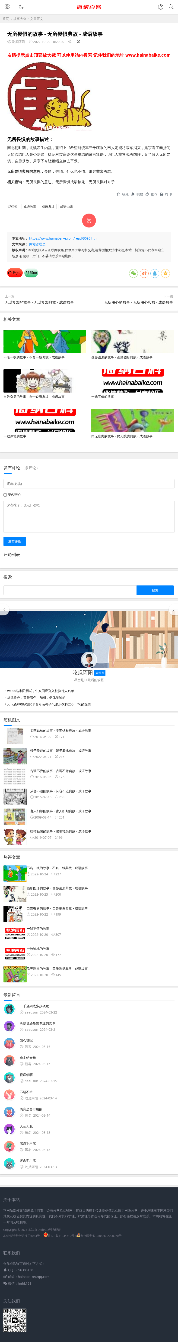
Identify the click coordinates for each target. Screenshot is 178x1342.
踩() (33, 272)
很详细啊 (26, 1074)
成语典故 (48, 206)
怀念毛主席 (28, 1160)
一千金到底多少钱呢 (34, 1006)
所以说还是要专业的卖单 (37, 1023)
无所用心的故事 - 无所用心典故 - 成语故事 (138, 302)
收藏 (125, 194)
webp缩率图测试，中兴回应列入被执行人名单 (40, 691)
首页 (5, 18)
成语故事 (29, 206)
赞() (16, 272)
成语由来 (66, 206)
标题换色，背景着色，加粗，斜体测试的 (36, 697)
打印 (168, 194)
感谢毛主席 (28, 1143)
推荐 (154, 194)
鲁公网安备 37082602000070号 (101, 1236)
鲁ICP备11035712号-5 (62, 1236)
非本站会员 (28, 1057)
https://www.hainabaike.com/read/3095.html (64, 238)
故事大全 (19, 18)
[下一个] (173, 609)
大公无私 (26, 1126)
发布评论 (14, 541)
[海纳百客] (89, 11)
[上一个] (4, 609)
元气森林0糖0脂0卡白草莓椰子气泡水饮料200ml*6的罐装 (49, 704)
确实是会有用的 (31, 1109)
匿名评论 (14, 494)
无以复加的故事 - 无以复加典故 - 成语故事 (39, 302)
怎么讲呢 (26, 1040)
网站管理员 (37, 244)
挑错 (140, 194)
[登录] (161, 7)
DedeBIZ (43, 1230)
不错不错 (26, 1092)
